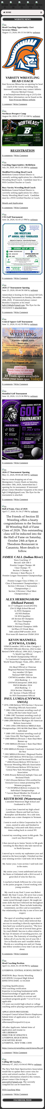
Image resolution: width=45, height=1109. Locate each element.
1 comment (7, 104)
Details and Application (12, 203)
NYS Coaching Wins (11, 1089)
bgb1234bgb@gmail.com (13, 305)
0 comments (7, 155)
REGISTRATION (22, 150)
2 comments (7, 1094)
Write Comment (20, 104)
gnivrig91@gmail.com (12, 1082)
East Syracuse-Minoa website (22, 99)
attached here (21, 308)
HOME (8, 12)
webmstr (36, 32)
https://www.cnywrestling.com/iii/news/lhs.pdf (22, 1048)
